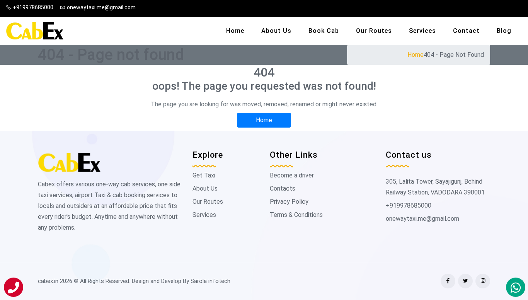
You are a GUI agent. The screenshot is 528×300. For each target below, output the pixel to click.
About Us (276, 30)
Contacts (282, 188)
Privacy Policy (289, 201)
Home (235, 30)
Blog (504, 30)
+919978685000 (33, 7)
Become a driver (292, 175)
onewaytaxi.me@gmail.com (101, 7)
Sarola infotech (210, 281)
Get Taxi (203, 175)
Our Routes (374, 30)
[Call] (13, 287)
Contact (466, 30)
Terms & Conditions (296, 214)
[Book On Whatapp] (515, 287)
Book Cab (323, 30)
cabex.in (48, 281)
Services (422, 30)
